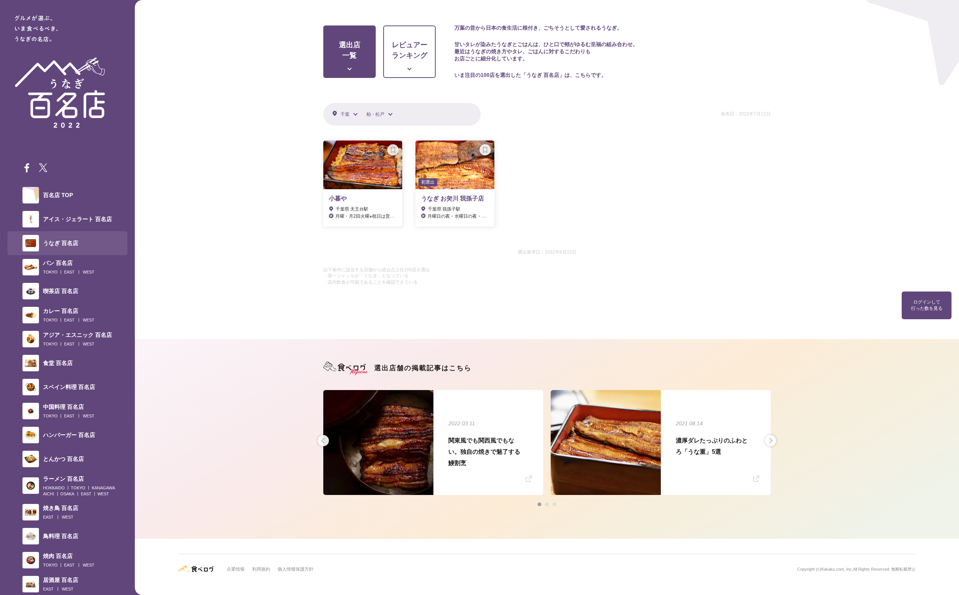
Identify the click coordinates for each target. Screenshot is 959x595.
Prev (323, 440)
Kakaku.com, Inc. (837, 569)
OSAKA (67, 494)
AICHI (48, 494)
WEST (88, 272)
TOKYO (50, 272)
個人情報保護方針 (296, 569)
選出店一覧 (349, 50)
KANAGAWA (103, 488)
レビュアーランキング (409, 50)
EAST (69, 272)
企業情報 (236, 569)
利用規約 (261, 569)
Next (770, 440)
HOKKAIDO (54, 488)
